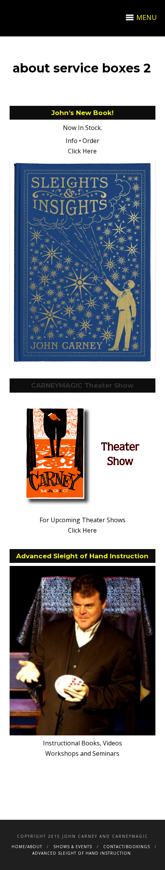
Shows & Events (72, 846)
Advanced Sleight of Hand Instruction (81, 853)
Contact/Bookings (126, 846)
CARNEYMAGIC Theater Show (82, 385)
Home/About (27, 846)
